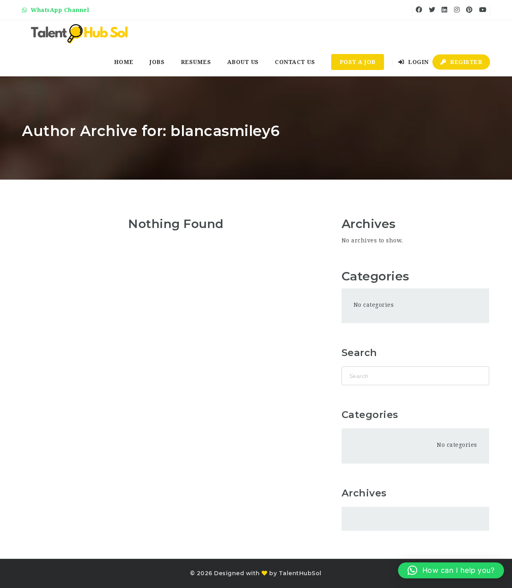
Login (417, 62)
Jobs (157, 62)
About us (243, 62)
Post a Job (358, 62)
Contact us (295, 62)
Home (124, 62)
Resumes (196, 62)
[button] (451, 570)
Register (465, 62)
